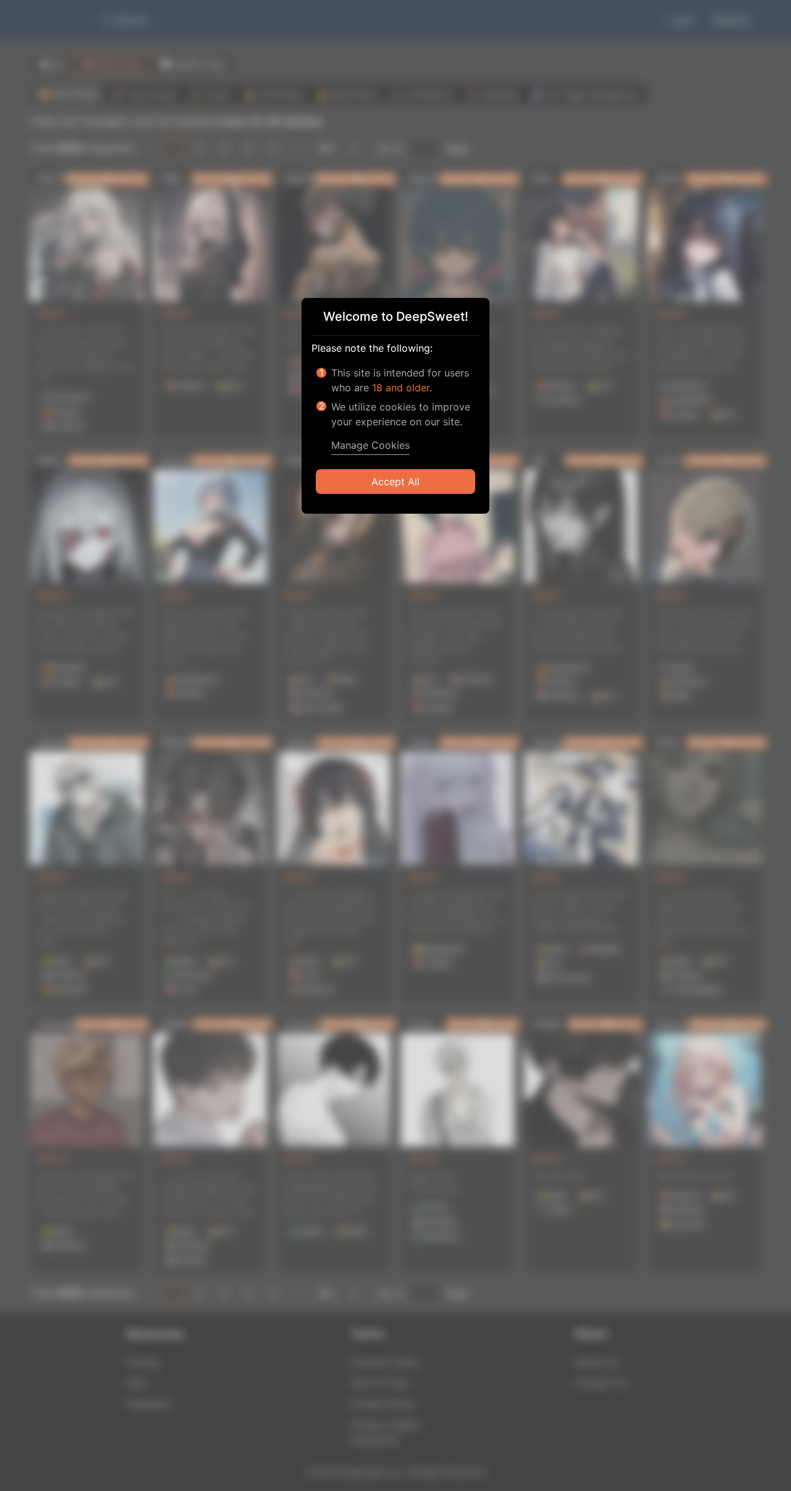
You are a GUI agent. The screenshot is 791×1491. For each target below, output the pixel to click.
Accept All (395, 481)
